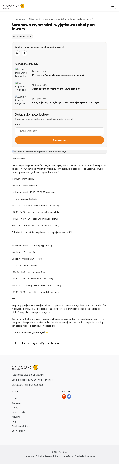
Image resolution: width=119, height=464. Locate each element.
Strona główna (19, 19)
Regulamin (17, 403)
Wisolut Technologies (85, 456)
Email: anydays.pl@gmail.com (37, 343)
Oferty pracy (18, 430)
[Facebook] (24, 53)
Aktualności (34, 19)
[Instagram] (17, 53)
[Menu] (113, 6)
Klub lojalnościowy (21, 426)
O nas (15, 398)
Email (17, 124)
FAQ (14, 421)
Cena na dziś (18, 412)
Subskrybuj (59, 140)
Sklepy (15, 407)
